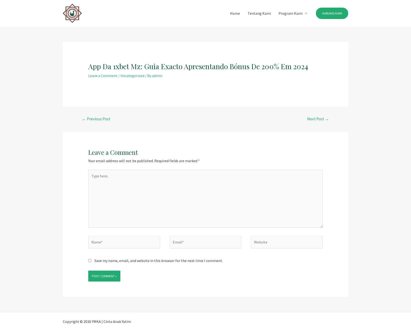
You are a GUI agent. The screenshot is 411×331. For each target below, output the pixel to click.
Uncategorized (132, 75)
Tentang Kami (259, 13)
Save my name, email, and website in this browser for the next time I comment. (158, 260)
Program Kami (291, 13)
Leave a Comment (102, 75)
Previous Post (96, 119)
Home (235, 13)
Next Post (318, 119)
